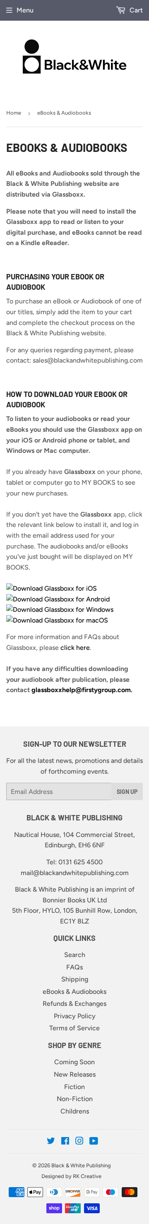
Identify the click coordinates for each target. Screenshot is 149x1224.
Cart (135, 10)
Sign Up (127, 791)
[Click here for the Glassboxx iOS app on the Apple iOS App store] (52, 588)
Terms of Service (74, 1028)
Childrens (74, 1111)
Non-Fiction (75, 1099)
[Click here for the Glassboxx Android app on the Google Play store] (58, 599)
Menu (25, 10)
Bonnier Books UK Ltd (75, 900)
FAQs (74, 967)
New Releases (75, 1074)
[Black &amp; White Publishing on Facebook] (65, 1142)
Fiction (74, 1087)
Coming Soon (74, 1062)
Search (74, 955)
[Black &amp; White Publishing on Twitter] (51, 1142)
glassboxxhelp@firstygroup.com (81, 690)
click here (75, 648)
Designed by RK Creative (71, 1176)
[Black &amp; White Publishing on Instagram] (79, 1142)
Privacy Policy (75, 1016)
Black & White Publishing (81, 1165)
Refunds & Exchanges (74, 1004)
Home (13, 113)
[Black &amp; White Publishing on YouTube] (93, 1142)
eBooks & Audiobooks (74, 992)
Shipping (74, 979)
